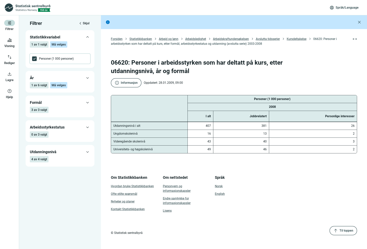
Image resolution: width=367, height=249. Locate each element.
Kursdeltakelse (296, 39)
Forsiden (117, 39)
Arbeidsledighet (195, 39)
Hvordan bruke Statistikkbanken (132, 186)
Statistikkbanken (140, 39)
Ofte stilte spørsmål (124, 194)
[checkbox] (60, 59)
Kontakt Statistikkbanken (128, 209)
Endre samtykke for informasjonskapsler (177, 201)
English (220, 194)
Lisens (167, 210)
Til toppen (346, 230)
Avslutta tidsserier (268, 39)
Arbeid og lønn (168, 39)
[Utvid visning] (354, 39)
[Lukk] (359, 22)
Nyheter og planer (123, 201)
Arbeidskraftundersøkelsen (231, 39)
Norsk (219, 186)
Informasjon (129, 83)
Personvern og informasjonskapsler (177, 188)
